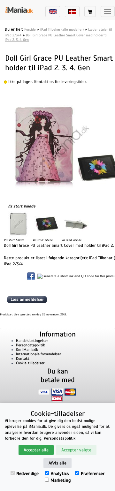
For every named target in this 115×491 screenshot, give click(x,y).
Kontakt (22, 358)
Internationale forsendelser (38, 354)
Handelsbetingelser (32, 340)
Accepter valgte (76, 450)
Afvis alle (57, 463)
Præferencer (92, 473)
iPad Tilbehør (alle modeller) (62, 29)
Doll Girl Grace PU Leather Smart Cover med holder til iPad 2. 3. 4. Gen (56, 37)
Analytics (60, 473)
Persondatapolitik (30, 345)
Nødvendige (27, 473)
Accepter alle (36, 450)
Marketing (60, 480)
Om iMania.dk (27, 349)
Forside (30, 29)
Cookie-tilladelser (30, 363)
